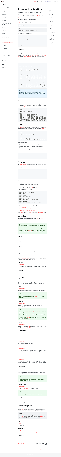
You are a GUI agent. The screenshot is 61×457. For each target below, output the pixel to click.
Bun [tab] (30, 22)
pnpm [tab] (26, 22)
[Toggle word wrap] (44, 64)
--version (51, 15)
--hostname (52, 42)
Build (50, 10)
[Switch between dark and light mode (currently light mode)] (59, 1)
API (42, 1)
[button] (7, 4)
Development (51, 8)
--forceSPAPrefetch (52, 32)
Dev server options (52, 39)
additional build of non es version (32, 327)
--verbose (51, 21)
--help (51, 17)
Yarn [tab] (23, 22)
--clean (51, 18)
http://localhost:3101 (28, 56)
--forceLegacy (52, 29)
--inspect (51, 22)
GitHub (55, 1)
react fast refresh (26, 388)
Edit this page (21, 443)
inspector (27, 275)
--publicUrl (51, 43)
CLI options (51, 14)
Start (50, 11)
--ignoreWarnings (52, 24)
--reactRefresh (52, 36)
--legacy (51, 28)
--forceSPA (51, 31)
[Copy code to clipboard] (46, 25)
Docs (35, 1)
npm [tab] (19, 22)
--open (51, 25)
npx (19, 30)
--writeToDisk (52, 35)
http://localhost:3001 (34, 55)
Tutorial (38, 1)
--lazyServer (52, 38)
